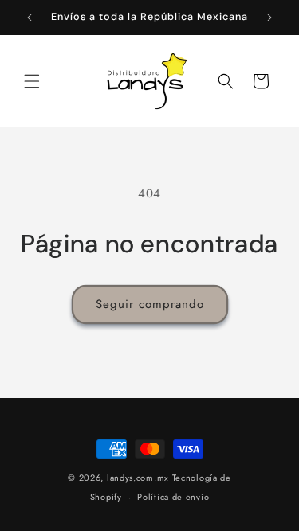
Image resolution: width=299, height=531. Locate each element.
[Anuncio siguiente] (269, 17)
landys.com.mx (138, 477)
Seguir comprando (150, 304)
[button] (31, 81)
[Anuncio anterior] (29, 17)
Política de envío (173, 496)
